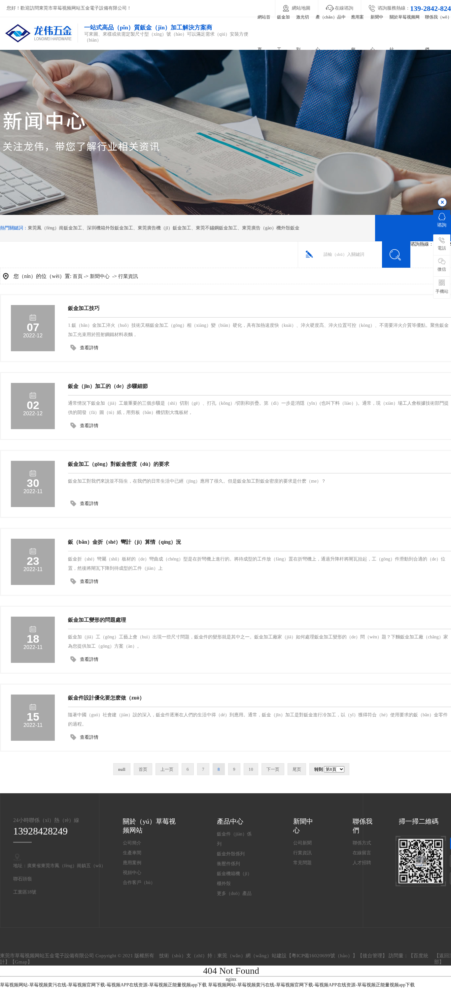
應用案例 (357, 33)
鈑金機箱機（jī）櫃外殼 (234, 878)
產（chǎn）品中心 (331, 33)
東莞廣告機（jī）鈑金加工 (164, 227)
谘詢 (441, 224)
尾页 (297, 769)
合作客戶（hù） (139, 882)
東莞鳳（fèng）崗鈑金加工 (55, 227)
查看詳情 (89, 347)
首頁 (78, 276)
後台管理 (372, 955)
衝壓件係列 (228, 863)
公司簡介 (132, 842)
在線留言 (362, 852)
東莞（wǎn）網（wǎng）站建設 (252, 955)
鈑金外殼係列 (231, 853)
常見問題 (302, 862)
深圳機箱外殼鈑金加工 (110, 227)
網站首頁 (264, 33)
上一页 (166, 769)
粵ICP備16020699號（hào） (322, 955)
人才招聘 (362, 862)
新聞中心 (376, 33)
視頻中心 (132, 872)
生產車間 (132, 852)
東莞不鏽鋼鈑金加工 (216, 227)
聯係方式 (362, 842)
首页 (143, 769)
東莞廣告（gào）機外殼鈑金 (270, 227)
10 (251, 769)
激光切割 (302, 33)
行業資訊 (128, 276)
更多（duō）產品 (234, 893)
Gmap (21, 962)
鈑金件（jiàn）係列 (234, 839)
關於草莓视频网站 (405, 33)
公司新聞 (302, 842)
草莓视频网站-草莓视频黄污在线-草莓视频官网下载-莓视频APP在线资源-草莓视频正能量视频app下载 (103, 984)
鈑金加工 (283, 33)
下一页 (272, 769)
